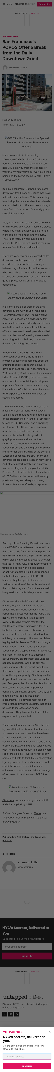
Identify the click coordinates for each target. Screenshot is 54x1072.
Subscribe (27, 1066)
